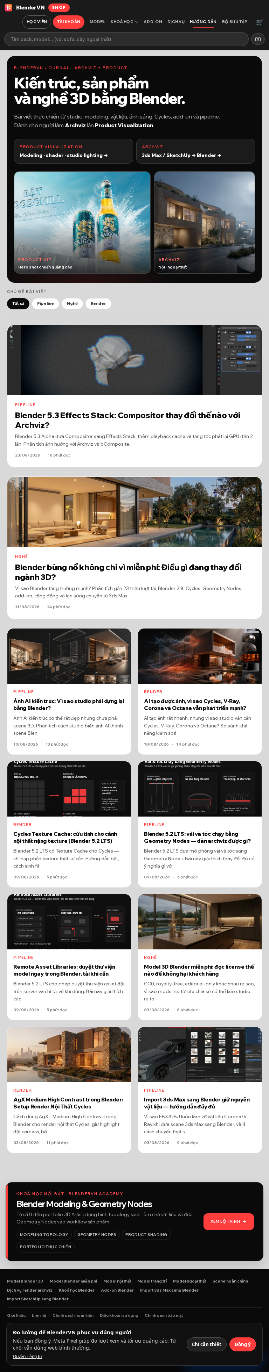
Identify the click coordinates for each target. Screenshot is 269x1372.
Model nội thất (117, 1281)
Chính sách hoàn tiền (73, 1315)
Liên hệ (39, 1315)
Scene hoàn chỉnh (230, 1281)
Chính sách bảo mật (164, 1315)
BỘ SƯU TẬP (235, 21)
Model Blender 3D (25, 1281)
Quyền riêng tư (27, 1356)
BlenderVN (41, 7)
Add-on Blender (117, 1290)
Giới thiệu (16, 1315)
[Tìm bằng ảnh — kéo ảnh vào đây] (258, 39)
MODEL (97, 21)
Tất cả (18, 303)
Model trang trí (152, 1281)
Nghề (72, 303)
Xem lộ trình (229, 1221)
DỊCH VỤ (176, 21)
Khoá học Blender (77, 1290)
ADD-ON (153, 21)
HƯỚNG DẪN (203, 21)
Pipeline (45, 303)
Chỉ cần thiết (206, 1344)
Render (98, 303)
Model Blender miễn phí (73, 1281)
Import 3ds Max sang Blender (169, 1290)
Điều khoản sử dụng (119, 1315)
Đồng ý (243, 1344)
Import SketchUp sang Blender (38, 1298)
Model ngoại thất (189, 1281)
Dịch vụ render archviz (30, 1290)
